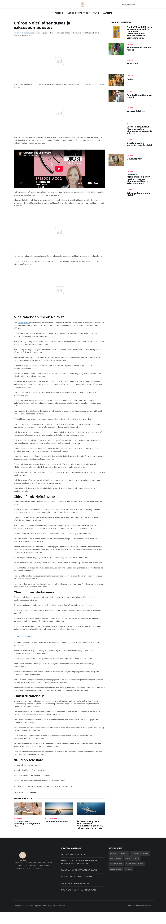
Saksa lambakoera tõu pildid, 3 (138, 194)
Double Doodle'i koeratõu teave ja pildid (139, 144)
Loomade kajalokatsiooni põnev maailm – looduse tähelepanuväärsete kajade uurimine (138, 179)
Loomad (130, 44)
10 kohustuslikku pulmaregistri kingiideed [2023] (27, 823)
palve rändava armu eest (75, 883)
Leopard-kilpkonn (136, 111)
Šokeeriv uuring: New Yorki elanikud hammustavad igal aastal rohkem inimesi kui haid (90, 824)
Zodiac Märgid (30, 792)
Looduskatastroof (79, 13)
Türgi (96, 13)
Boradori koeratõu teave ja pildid (139, 96)
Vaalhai (107, 13)
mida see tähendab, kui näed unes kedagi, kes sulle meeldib (79, 862)
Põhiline (58, 13)
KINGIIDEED (18, 818)
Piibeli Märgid (115, 869)
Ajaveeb (124, 853)
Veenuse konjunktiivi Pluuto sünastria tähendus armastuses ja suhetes (139, 130)
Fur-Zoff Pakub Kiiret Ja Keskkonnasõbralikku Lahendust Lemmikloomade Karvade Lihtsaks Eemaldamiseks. (139, 32)
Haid (79, 818)
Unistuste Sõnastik (134, 864)
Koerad (130, 92)
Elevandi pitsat (134, 159)
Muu (128, 123)
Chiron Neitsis (20, 33)
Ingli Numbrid (115, 858)
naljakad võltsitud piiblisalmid (79, 890)
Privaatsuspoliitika (140, 853)
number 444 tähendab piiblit (76, 876)
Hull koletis (132, 63)
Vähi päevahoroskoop (56, 821)
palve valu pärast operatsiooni (79, 870)
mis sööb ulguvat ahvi (73, 854)
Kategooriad (127, 4)
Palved (128, 858)
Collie (130, 79)
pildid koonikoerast (24, 636)
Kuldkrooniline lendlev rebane (139, 49)
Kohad (128, 869)
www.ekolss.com (57, 905)
